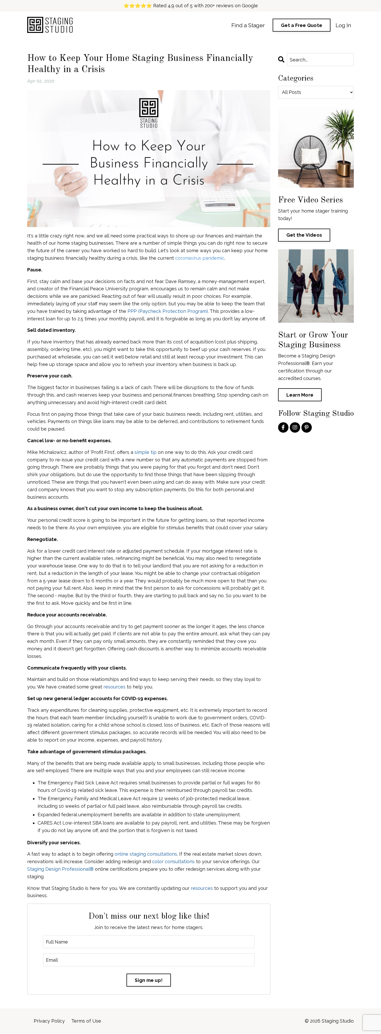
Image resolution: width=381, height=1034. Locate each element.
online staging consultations (146, 854)
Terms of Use (86, 1021)
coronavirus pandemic (199, 258)
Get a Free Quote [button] (301, 25)
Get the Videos (304, 235)
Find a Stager (248, 25)
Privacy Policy (49, 1021)
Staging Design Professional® (60, 869)
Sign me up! (149, 980)
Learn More (300, 395)
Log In (343, 25)
